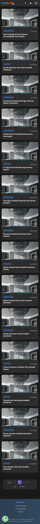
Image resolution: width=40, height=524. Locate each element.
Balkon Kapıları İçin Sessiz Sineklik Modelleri (17, 301)
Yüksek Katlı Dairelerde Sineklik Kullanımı (16, 401)
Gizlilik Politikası (20, 506)
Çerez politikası (21, 509)
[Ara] (25, 3)
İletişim (20, 512)
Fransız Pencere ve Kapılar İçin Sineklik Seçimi (19, 368)
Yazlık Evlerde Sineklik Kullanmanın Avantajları (18, 135)
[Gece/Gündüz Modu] (31, 3)
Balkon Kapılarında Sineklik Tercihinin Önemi (19, 268)
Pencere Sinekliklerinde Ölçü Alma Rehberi (17, 235)
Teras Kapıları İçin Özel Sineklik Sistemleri (16, 468)
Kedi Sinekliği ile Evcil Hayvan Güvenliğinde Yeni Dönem (15, 35)
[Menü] (36, 3)
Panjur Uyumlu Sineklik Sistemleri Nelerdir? (17, 435)
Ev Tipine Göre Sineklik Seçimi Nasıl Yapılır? (17, 168)
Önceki (9, 482)
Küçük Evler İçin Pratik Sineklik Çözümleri (16, 335)
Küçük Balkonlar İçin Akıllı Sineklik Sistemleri (17, 69)
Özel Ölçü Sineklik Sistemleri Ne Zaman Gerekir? (19, 202)
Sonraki (21, 486)
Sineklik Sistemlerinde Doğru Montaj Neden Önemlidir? (18, 102)
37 (15, 487)
